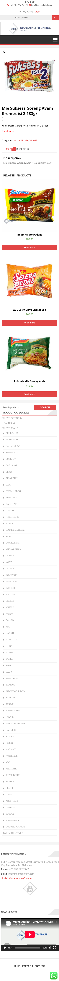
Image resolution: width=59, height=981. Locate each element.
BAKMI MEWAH (14, 446)
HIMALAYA (12, 581)
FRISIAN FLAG (13, 491)
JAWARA (10, 717)
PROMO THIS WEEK (12, 833)
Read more (29, 247)
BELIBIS (10, 788)
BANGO (10, 620)
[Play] (5, 947)
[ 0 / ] (27, 12)
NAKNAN (11, 749)
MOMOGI (10, 652)
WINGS (33, 140)
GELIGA (10, 601)
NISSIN (9, 743)
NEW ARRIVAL (9, 423)
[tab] (9, 149)
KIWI (8, 665)
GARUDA (10, 510)
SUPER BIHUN (13, 775)
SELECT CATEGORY (12, 418)
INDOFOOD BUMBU (16, 723)
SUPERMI (10, 736)
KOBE (9, 562)
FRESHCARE (12, 517)
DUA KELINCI (13, 543)
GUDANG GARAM (15, 826)
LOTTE (9, 794)
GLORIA (10, 568)
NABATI (10, 633)
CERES (9, 472)
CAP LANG (11, 465)
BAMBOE (10, 685)
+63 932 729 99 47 (18, 5)
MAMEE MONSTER (15, 530)
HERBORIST (12, 439)
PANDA (9, 614)
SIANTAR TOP (13, 710)
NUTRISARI (12, 678)
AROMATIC (11, 768)
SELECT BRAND (10, 428)
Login (37, 12)
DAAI (8, 485)
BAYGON (10, 697)
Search (45, 407)
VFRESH (10, 555)
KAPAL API (11, 504)
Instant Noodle (21, 140)
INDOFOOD (12, 575)
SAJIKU (9, 659)
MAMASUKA (12, 820)
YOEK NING (12, 497)
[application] (30, 934)
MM (8, 762)
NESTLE (10, 781)
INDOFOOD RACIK (15, 691)
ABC (8, 627)
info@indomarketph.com (41, 5)
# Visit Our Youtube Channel (17, 878)
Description (9, 149)
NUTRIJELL (12, 756)
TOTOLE (10, 814)
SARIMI (9, 704)
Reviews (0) (22, 149)
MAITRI (10, 607)
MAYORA (11, 594)
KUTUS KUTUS (13, 452)
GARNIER (11, 730)
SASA (8, 536)
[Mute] (49, 947)
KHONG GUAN (13, 549)
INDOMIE (10, 588)
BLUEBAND (12, 433)
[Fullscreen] (54, 947)
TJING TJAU (12, 478)
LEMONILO (11, 807)
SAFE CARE (12, 639)
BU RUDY (11, 459)
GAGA (9, 672)
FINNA (9, 646)
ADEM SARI (12, 801)
